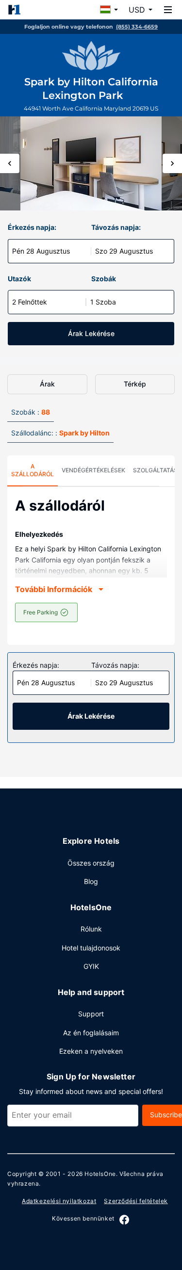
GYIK (91, 966)
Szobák (103, 278)
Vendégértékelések (93, 470)
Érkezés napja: (32, 227)
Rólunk (91, 929)
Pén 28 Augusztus (41, 251)
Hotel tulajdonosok (91, 948)
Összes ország (91, 863)
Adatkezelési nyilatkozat (59, 1201)
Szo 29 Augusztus (124, 251)
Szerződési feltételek (136, 1201)
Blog (91, 881)
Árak (47, 384)
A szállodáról (32, 470)
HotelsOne (100, 1173)
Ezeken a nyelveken (91, 1051)
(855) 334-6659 (137, 26)
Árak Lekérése (91, 333)
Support (91, 1014)
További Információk (53, 589)
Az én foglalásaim (91, 1033)
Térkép (135, 384)
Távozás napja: (116, 227)
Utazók (19, 278)
